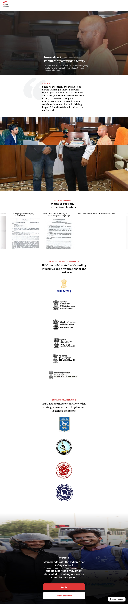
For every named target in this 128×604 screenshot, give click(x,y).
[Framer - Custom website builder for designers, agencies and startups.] (117, 599)
